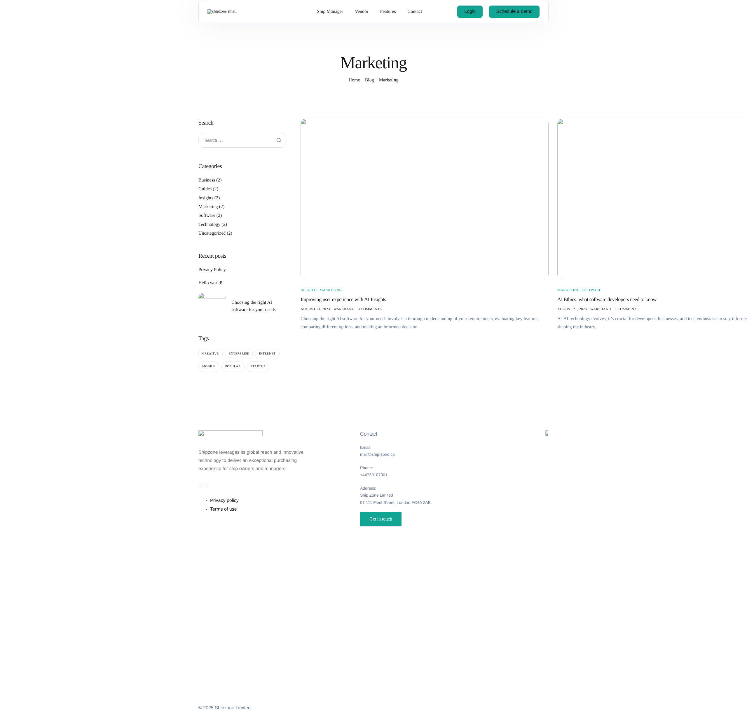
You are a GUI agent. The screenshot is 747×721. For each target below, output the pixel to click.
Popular (233, 366)
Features (388, 11)
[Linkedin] (200, 485)
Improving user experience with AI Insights (343, 299)
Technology (209, 224)
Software (591, 290)
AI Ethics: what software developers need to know (607, 299)
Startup (258, 366)
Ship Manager (330, 11)
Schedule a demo (514, 11)
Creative (210, 353)
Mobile (208, 366)
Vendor (361, 11)
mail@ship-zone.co (377, 454)
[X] (206, 485)
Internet (267, 353)
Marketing (331, 290)
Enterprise (239, 353)
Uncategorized (212, 233)
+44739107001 (374, 474)
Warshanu (344, 309)
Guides (205, 188)
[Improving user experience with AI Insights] (425, 199)
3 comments (370, 309)
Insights (309, 290)
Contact (415, 11)
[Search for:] (242, 141)
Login (470, 11)
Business (206, 180)
